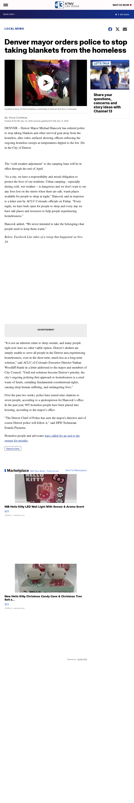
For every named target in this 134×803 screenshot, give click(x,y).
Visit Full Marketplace (76, 470)
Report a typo (12, 448)
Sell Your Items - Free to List (44, 471)
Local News (14, 28)
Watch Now (121, 5)
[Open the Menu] (5, 5)
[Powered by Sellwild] (82, 659)
